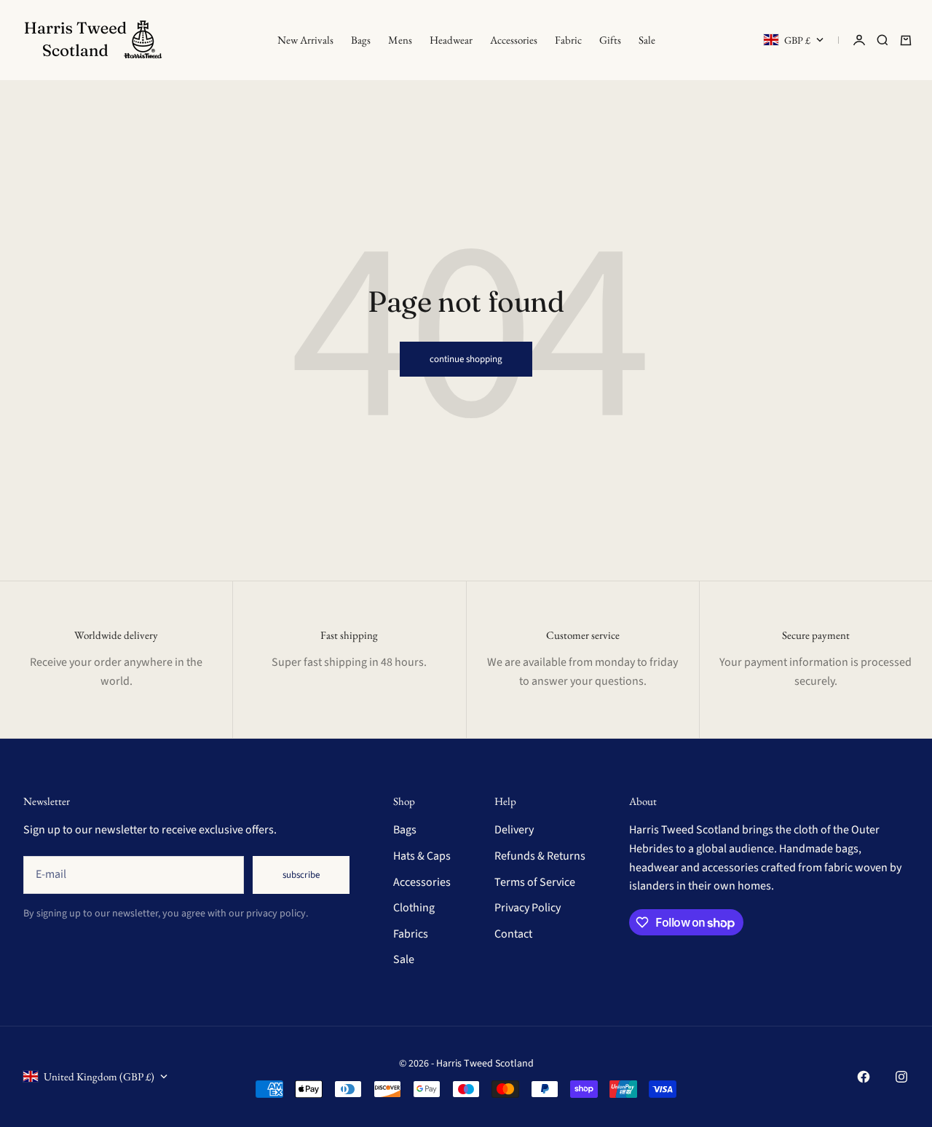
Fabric (568, 40)
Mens (400, 40)
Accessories (513, 40)
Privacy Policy (527, 908)
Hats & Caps (422, 856)
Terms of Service (534, 882)
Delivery (514, 830)
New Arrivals (305, 40)
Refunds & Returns (539, 856)
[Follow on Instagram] (901, 1076)
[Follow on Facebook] (863, 1076)
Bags (361, 40)
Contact (513, 934)
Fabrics (410, 934)
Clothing (414, 908)
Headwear (451, 40)
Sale (647, 40)
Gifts (610, 40)
